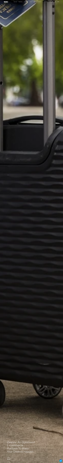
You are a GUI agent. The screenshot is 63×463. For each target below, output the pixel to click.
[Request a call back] (50, 1)
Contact (45, 1)
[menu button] (58, 2)
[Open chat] (60, 460)
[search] (52, 1)
